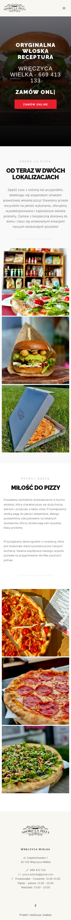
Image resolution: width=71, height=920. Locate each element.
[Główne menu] (64, 8)
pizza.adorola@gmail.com (37, 874)
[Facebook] (35, 905)
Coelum (47, 914)
